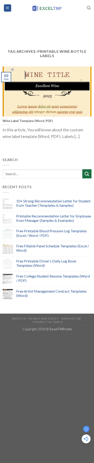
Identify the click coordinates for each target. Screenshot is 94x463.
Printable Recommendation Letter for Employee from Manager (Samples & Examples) (53, 218)
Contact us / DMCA (48, 322)
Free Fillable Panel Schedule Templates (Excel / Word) (52, 248)
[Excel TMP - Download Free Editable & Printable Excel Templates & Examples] (47, 8)
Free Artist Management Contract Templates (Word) (51, 293)
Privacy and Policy (44, 318)
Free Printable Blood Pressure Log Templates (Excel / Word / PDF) (51, 233)
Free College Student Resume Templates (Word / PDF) (53, 278)
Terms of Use (71, 318)
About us (19, 318)
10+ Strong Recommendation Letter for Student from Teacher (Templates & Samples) (53, 203)
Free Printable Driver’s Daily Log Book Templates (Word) (46, 263)
